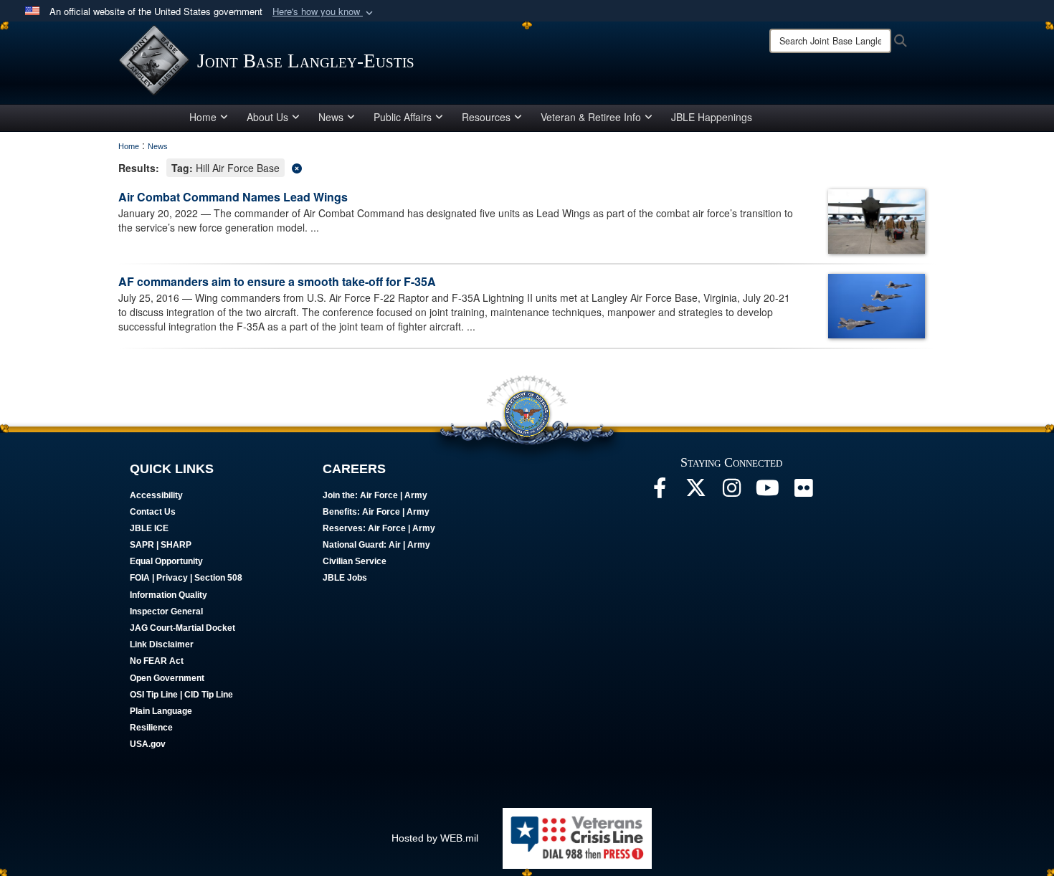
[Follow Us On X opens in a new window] (695, 491)
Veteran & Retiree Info (591, 117)
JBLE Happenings (711, 117)
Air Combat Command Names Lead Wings (234, 197)
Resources (486, 117)
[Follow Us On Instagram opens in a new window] (731, 491)
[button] (324, 11)
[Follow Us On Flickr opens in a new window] (803, 491)
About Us (267, 117)
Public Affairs (403, 117)
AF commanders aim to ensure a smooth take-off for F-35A (277, 281)
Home (203, 117)
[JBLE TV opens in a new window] (767, 491)
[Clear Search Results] (527, 166)
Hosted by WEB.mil (434, 838)
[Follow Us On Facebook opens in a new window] (660, 491)
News (330, 117)
